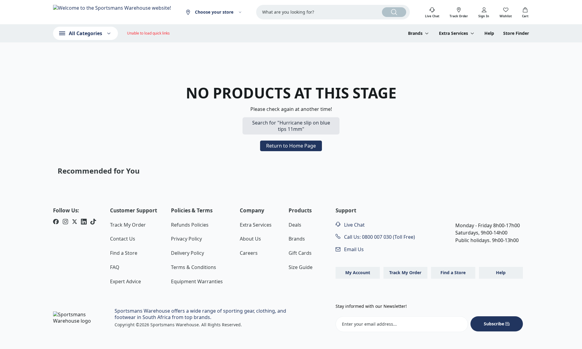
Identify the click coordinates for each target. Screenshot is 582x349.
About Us (250, 238)
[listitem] (56, 222)
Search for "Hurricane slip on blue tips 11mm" (291, 125)
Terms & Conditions (193, 267)
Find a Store (123, 253)
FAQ (114, 267)
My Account (357, 272)
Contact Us (122, 238)
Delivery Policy (187, 253)
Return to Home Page (291, 145)
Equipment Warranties (197, 281)
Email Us (353, 249)
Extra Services (256, 224)
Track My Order (128, 224)
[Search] (394, 12)
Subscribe (494, 324)
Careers (249, 253)
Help (489, 33)
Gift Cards (300, 253)
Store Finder (516, 33)
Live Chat (354, 224)
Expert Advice (125, 281)
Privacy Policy (186, 238)
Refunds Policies (190, 224)
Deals (295, 224)
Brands (297, 238)
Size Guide (301, 267)
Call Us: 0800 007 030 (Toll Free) (379, 237)
